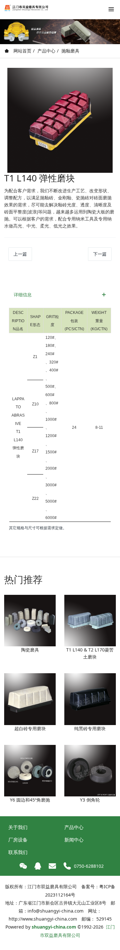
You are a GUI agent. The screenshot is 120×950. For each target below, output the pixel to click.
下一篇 (100, 254)
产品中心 (46, 51)
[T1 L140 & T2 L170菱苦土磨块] (90, 620)
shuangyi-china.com (54, 927)
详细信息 (23, 294)
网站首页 (21, 51)
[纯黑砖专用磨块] (90, 699)
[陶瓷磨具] (30, 620)
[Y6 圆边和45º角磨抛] (30, 770)
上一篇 (20, 254)
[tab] (60, 294)
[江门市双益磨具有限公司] (27, 8)
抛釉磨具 (70, 51)
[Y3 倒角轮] (90, 770)
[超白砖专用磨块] (30, 699)
